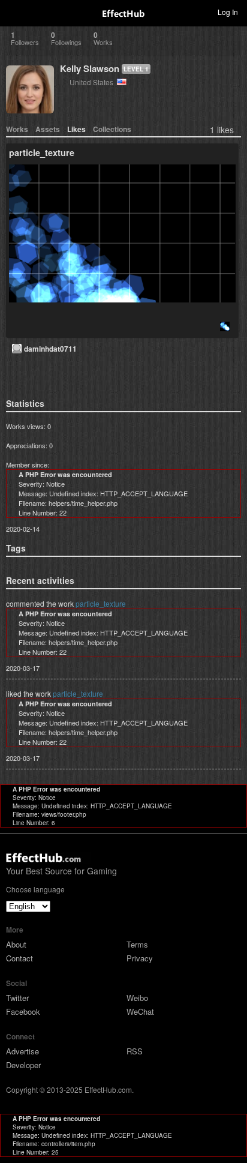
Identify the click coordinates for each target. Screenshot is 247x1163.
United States (93, 82)
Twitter (17, 997)
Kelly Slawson (89, 68)
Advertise (22, 1051)
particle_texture (101, 603)
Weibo (137, 997)
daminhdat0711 (50, 348)
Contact (19, 958)
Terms (137, 944)
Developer (23, 1065)
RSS (134, 1051)
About (16, 944)
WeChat (140, 1011)
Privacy (139, 958)
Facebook (23, 1011)
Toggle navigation (14, 11)
